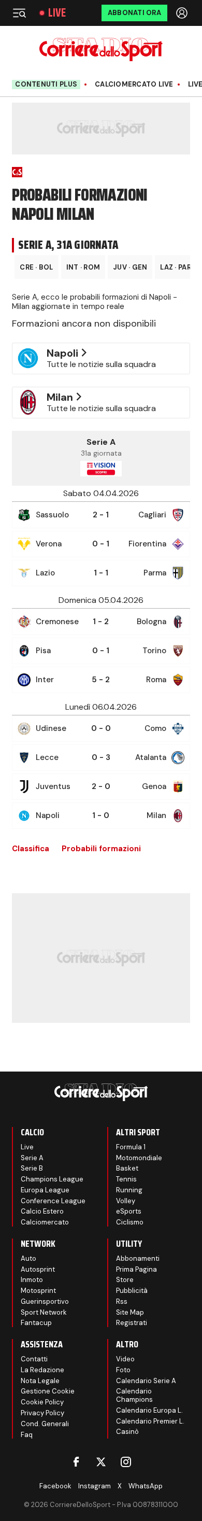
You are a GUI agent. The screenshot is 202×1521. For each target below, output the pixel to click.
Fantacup (36, 1322)
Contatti (34, 1359)
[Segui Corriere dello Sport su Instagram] (126, 1462)
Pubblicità (132, 1290)
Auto (28, 1258)
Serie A (32, 1157)
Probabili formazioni (101, 848)
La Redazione (42, 1369)
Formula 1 (131, 1147)
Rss (121, 1301)
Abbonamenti (138, 1258)
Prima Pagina (136, 1269)
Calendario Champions (134, 1395)
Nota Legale (40, 1380)
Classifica (30, 848)
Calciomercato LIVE (134, 84)
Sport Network (44, 1312)
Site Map (130, 1312)
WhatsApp (145, 1486)
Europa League (45, 1190)
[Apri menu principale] (19, 13)
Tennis (126, 1179)
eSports (128, 1211)
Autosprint (38, 1269)
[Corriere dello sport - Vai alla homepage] (100, 49)
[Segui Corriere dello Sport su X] (101, 1462)
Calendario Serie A (146, 1380)
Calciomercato (45, 1222)
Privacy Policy (42, 1413)
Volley (125, 1200)
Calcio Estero (42, 1211)
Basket (127, 1168)
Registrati (131, 1322)
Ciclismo (129, 1222)
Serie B (32, 1168)
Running (129, 1190)
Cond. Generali (45, 1423)
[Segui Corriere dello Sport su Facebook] (76, 1462)
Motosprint (38, 1290)
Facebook (55, 1486)
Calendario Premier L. (150, 1421)
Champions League (52, 1179)
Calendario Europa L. (149, 1410)
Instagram (94, 1486)
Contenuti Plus (46, 84)
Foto (123, 1369)
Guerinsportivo (45, 1301)
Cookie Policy (42, 1402)
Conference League (53, 1200)
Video (125, 1359)
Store (125, 1279)
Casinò (127, 1431)
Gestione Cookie (48, 1391)
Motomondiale (139, 1157)
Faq (27, 1434)
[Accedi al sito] (183, 13)
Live (57, 13)
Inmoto (32, 1279)
